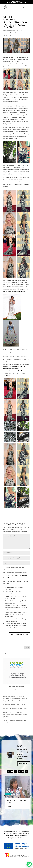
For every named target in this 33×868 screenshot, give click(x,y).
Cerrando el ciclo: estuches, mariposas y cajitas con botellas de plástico (15, 714)
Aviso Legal (8, 831)
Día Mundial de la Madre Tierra (14, 704)
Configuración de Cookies (16, 838)
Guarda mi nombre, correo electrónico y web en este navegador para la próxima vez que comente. (16, 570)
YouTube (21, 371)
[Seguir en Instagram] (11, 771)
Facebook (13, 371)
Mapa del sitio (23, 833)
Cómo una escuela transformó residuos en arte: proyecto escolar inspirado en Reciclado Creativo (15, 699)
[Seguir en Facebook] (8, 771)
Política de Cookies (10, 833)
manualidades (7, 33)
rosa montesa (10, 30)
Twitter (23, 373)
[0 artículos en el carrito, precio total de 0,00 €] (5, 653)
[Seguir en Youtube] (15, 771)
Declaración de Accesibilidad (16, 835)
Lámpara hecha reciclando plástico (15, 708)
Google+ (16, 373)
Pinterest (7, 375)
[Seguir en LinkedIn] (19, 771)
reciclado (20, 33)
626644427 (16, 1)
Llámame (23, 764)
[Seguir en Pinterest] (22, 771)
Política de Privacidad (15, 628)
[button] (30, 795)
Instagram (7, 373)
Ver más (9, 806)
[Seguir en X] (26, 771)
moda (14, 33)
